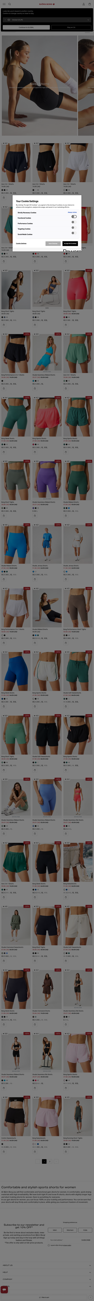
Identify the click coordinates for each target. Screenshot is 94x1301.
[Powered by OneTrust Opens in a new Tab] (71, 250)
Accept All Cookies (70, 243)
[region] (47, 223)
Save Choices (53, 243)
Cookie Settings (21, 243)
